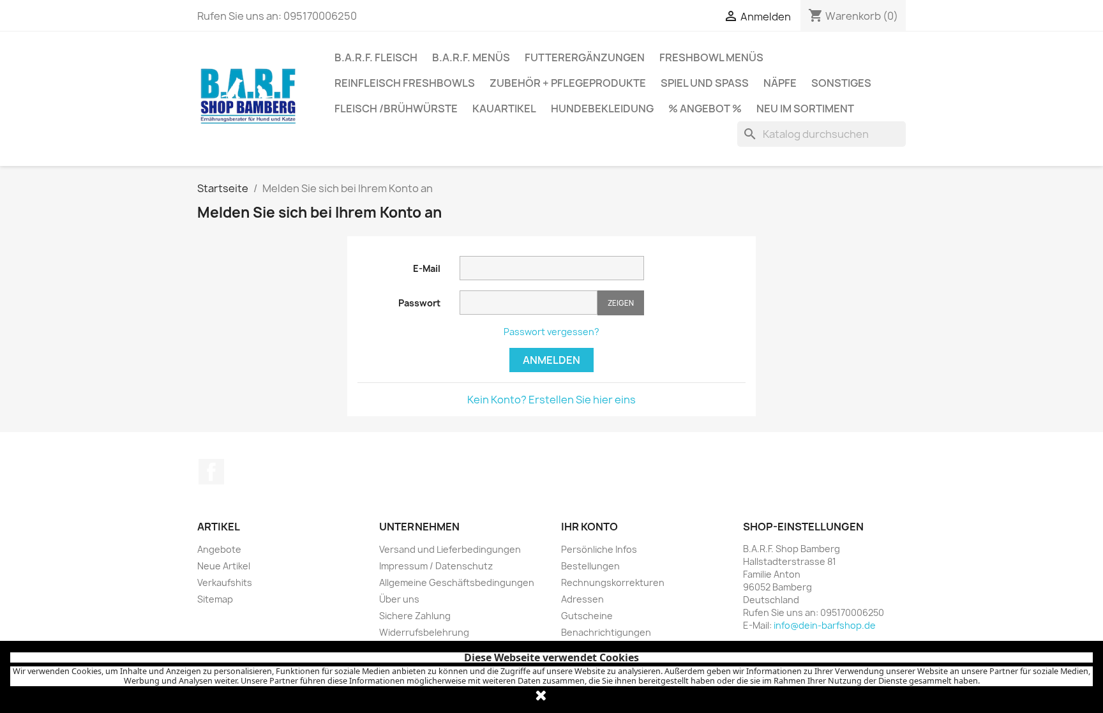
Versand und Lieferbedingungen (450, 549)
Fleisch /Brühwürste (396, 108)
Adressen (582, 599)
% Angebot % (705, 108)
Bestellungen (590, 566)
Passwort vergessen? (551, 332)
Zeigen (621, 303)
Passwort (419, 303)
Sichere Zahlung (415, 616)
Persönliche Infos (599, 549)
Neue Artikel (223, 566)
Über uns (399, 599)
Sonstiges (841, 83)
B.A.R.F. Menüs (471, 57)
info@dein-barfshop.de (825, 625)
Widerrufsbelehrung (424, 632)
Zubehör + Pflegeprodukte (568, 83)
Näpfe (780, 83)
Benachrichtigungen (606, 632)
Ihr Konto (589, 527)
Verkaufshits (224, 582)
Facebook (211, 471)
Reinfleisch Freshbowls (404, 83)
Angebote (219, 549)
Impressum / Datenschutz (436, 566)
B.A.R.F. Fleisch (375, 57)
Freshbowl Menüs (711, 57)
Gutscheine (587, 616)
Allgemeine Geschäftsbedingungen (456, 582)
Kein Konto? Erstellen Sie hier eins (551, 400)
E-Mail (426, 268)
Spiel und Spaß (705, 83)
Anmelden (551, 360)
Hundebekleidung (602, 108)
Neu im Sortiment (805, 108)
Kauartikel (504, 108)
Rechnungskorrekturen (612, 582)
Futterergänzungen (585, 57)
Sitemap (215, 599)
